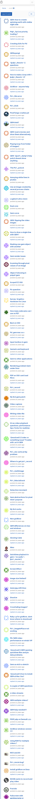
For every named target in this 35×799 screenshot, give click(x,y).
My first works (15, 518)
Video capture (16, 413)
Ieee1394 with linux (18, 597)
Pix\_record (15, 397)
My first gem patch (17, 406)
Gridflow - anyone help (19, 96)
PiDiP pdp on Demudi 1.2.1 (20, 729)
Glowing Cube (16, 547)
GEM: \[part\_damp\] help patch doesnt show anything (21, 167)
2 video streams (16, 702)
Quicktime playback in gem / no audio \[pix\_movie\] (19, 566)
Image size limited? (18, 588)
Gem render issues (18, 265)
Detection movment (18, 499)
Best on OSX (15, 332)
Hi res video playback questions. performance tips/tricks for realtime (20, 435)
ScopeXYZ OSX (16, 292)
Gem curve (14, 222)
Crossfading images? (19, 616)
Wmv (12, 557)
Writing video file (17, 423)
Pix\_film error (16, 105)
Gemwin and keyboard (19, 358)
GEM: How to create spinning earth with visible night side (21, 31)
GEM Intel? (14, 132)
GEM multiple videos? (19, 709)
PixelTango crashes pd (19, 122)
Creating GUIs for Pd (18, 53)
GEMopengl (15, 62)
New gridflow (15, 528)
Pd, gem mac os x (17, 342)
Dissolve (13, 607)
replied (17, 12)
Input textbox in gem (19, 351)
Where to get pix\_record (21, 471)
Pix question (15, 299)
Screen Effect (15, 578)
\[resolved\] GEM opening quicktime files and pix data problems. (21, 661)
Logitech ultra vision (18, 208)
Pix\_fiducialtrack (17, 490)
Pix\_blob (14, 115)
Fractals (13, 798)
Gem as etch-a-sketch (19, 674)
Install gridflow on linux (20, 779)
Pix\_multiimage (17, 480)
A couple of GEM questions (21, 695)
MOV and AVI (15, 762)
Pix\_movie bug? (17, 772)
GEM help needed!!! (18, 719)
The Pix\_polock (17, 177)
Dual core (14, 215)
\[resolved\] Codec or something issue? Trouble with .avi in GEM (21, 449)
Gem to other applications (21, 368)
